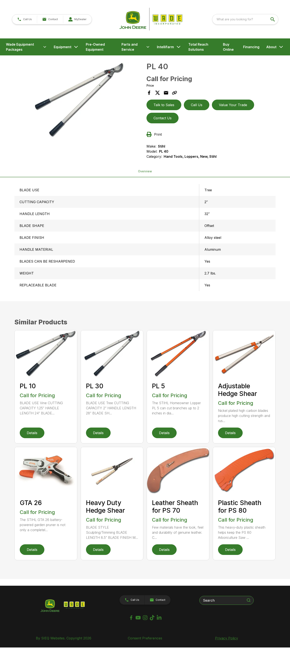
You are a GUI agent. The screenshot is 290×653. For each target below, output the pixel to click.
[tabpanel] (79, 100)
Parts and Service (129, 47)
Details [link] (32, 433)
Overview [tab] (145, 171)
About (271, 47)
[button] (24, 19)
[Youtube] (138, 617)
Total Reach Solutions (198, 47)
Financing (251, 47)
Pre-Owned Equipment (95, 47)
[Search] (248, 600)
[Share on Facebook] (149, 92)
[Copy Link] (174, 92)
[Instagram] (145, 617)
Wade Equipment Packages (20, 47)
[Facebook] (131, 617)
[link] (77, 19)
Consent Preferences (145, 638)
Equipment (62, 47)
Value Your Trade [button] (233, 105)
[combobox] (245, 19)
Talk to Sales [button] (163, 105)
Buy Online (228, 47)
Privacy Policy (226, 638)
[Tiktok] (152, 617)
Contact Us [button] (162, 118)
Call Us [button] (196, 105)
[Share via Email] (166, 92)
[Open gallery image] (79, 100)
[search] (273, 19)
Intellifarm (165, 47)
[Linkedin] (159, 617)
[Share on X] (157, 92)
